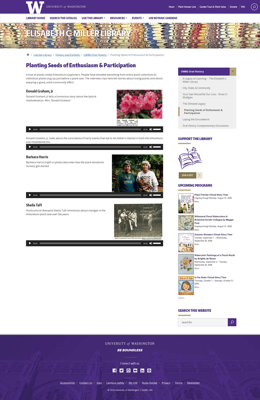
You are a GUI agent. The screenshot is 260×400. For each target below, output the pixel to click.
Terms (179, 382)
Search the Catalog (63, 18)
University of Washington (36, 7)
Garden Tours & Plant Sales (213, 6)
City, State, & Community (196, 88)
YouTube (136, 370)
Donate (233, 6)
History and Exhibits (68, 55)
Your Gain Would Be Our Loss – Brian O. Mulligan (205, 96)
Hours (172, 6)
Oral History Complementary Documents (206, 125)
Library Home (35, 18)
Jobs (99, 382)
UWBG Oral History (95, 55)
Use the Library (43, 55)
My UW (133, 382)
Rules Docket (149, 382)
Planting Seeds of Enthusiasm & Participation (203, 111)
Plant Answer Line (187, 6)
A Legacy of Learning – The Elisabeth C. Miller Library (205, 80)
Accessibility (67, 382)
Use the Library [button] (92, 18)
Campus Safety (115, 382)
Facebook (116, 370)
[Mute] (150, 129)
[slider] (157, 129)
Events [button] (137, 18)
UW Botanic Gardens (163, 18)
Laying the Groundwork (196, 119)
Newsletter (193, 382)
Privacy (166, 382)
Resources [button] (117, 18)
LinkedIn (143, 370)
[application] (94, 129)
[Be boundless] (130, 350)
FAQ (243, 6)
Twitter (122, 370)
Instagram (129, 370)
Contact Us (85, 382)
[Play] (29, 129)
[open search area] (254, 6)
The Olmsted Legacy (194, 103)
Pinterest (150, 370)
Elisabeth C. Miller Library (28, 53)
